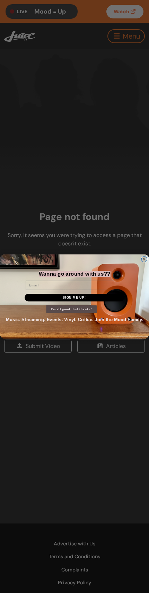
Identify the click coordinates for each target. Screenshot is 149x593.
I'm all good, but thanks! (71, 309)
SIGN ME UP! (74, 297)
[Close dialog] (144, 259)
